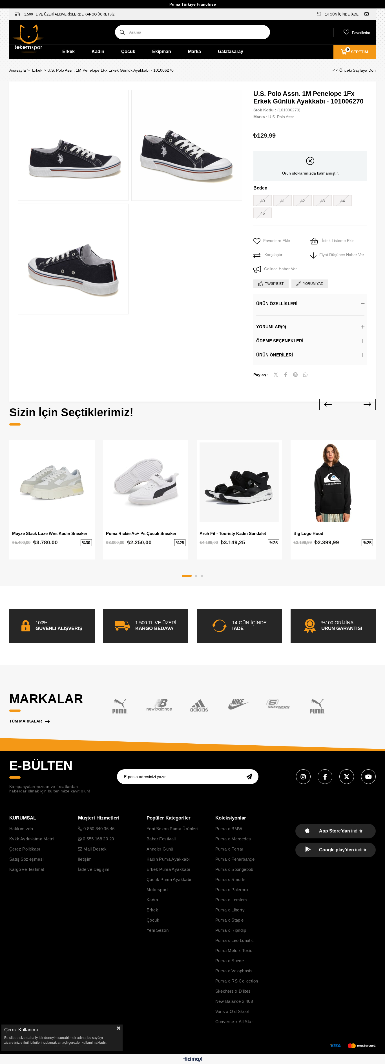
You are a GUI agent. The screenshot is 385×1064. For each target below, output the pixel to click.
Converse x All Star (234, 1021)
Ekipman (161, 51)
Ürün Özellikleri (276, 303)
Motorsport (157, 889)
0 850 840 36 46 (98, 828)
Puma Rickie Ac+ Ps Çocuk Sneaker (141, 533)
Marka (194, 51)
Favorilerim (361, 33)
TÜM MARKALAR (25, 721)
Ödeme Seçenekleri (279, 340)
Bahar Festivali (161, 838)
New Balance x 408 (234, 1001)
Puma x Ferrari (230, 849)
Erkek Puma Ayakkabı (168, 869)
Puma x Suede (229, 960)
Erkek (68, 51)
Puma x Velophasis (234, 970)
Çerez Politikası (24, 849)
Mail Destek (94, 849)
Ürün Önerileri (274, 355)
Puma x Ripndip (230, 930)
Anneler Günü (160, 849)
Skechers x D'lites (233, 991)
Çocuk (128, 51)
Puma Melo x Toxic (234, 950)
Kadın (98, 51)
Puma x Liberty (230, 909)
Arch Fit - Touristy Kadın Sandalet (233, 533)
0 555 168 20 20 (98, 838)
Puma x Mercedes (233, 838)
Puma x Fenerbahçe (235, 859)
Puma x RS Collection (236, 981)
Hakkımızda (21, 828)
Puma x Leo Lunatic (234, 940)
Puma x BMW (228, 828)
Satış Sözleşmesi (26, 859)
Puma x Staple (229, 920)
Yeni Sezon (158, 930)
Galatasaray (230, 51)
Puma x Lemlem (231, 899)
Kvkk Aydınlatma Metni (31, 838)
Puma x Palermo (231, 889)
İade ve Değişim (94, 869)
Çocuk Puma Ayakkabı (169, 879)
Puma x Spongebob (234, 869)
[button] (187, 576)
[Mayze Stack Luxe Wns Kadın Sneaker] (52, 482)
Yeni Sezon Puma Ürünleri (172, 828)
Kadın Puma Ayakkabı (168, 859)
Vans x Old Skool (232, 1011)
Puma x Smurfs (230, 879)
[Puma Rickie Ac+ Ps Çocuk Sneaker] (146, 482)
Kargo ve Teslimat (26, 869)
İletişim (85, 859)
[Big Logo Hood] (333, 482)
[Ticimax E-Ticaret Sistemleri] (193, 1060)
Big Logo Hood (308, 533)
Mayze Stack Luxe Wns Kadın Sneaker (49, 533)
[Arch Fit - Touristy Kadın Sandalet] (239, 482)
